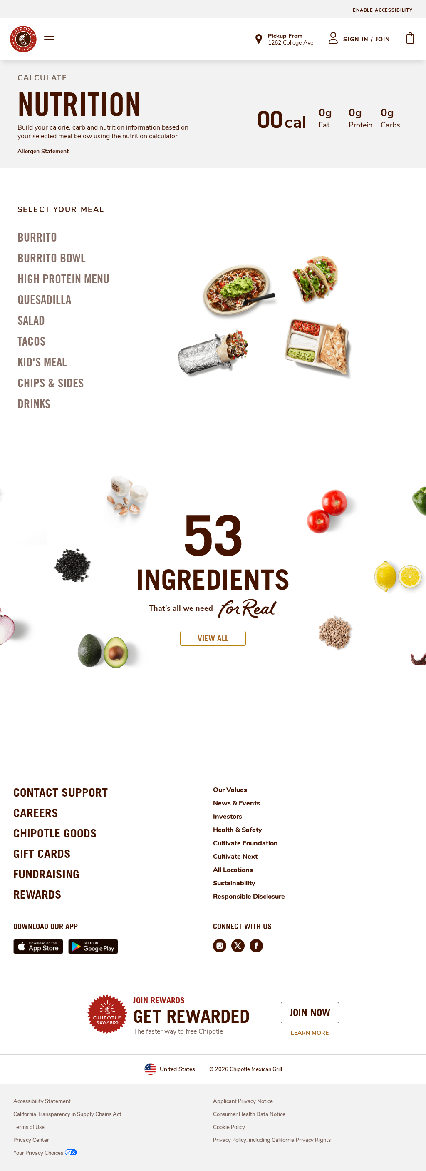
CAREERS (35, 813)
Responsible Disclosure (249, 896)
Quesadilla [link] (44, 299)
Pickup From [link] (285, 36)
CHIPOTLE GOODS (55, 833)
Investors (227, 816)
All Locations (233, 870)
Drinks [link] (33, 403)
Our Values (230, 790)
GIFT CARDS (42, 853)
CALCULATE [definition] (42, 78)
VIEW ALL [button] (213, 638)
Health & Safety (237, 830)
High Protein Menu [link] (63, 278)
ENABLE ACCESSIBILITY (383, 10)
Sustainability (234, 883)
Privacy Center (31, 1140)
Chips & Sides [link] (50, 382)
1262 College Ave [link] (290, 43)
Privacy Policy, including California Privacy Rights (272, 1140)
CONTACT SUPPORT (60, 792)
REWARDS (37, 894)
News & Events (236, 803)
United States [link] (177, 1069)
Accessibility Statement (42, 1101)
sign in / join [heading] (366, 39)
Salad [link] (31, 320)
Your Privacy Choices (38, 1153)
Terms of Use (29, 1127)
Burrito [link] (37, 236)
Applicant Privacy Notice (243, 1101)
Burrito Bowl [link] (51, 257)
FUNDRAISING (46, 874)
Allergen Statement (43, 151)
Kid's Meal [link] (42, 361)
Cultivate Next (235, 856)
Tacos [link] (31, 341)
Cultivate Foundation (245, 843)
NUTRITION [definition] (79, 104)
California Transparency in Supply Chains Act (67, 1114)
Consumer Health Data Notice (249, 1114)
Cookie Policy (229, 1127)
